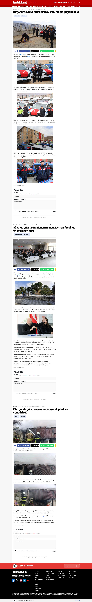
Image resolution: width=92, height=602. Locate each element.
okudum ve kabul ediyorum (27, 211)
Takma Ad (16, 192)
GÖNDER (54, 211)
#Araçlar (24, 15)
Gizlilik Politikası (50, 573)
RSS (14, 600)
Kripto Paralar (61, 577)
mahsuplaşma (17, 275)
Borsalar (60, 571)
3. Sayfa (73, 6)
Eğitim (50, 6)
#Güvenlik (17, 15)
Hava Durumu (72, 571)
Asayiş (45, 6)
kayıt (34, 193)
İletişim (48, 577)
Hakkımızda (49, 571)
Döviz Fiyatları (61, 575)
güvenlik (22, 54)
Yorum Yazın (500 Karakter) (20, 199)
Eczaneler (71, 577)
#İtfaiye (23, 416)
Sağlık (60, 6)
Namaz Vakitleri (73, 573)
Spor (31, 6)
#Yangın (16, 416)
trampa (46, 277)
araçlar (29, 56)
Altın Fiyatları (61, 573)
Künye (47, 575)
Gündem (14, 6)
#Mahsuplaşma (18, 234)
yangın (39, 449)
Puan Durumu (72, 575)
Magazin (26, 6)
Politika (55, 6)
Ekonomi (20, 6)
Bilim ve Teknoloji (38, 6)
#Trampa (26, 234)
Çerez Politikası (50, 579)
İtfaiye (43, 516)
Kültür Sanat (66, 6)
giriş (26, 193)
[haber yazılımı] (77, 600)
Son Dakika (16, 9)
